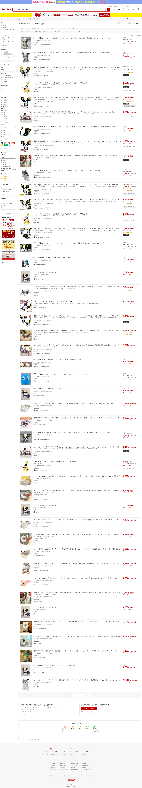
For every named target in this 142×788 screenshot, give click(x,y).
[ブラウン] (9, 143)
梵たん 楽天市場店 (39, 279)
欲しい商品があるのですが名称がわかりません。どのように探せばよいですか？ (39, 707)
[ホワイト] (7, 143)
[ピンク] (12, 143)
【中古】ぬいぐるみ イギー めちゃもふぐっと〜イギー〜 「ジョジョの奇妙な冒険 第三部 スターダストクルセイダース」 (71, 243)
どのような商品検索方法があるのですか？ (31, 709)
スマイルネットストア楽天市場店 (42, 353)
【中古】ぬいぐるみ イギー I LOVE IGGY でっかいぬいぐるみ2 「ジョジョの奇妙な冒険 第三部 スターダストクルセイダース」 (73, 38)
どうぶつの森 (4, 81)
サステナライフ (38, 643)
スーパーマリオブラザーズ (7, 77)
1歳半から (3, 110)
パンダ (2, 94)
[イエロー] (2, 145)
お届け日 (3, 160)
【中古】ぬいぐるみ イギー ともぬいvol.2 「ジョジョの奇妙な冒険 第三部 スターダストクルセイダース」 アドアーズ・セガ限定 (74, 432)
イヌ (2, 88)
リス (2, 92)
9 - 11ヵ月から (4, 106)
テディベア (3, 79)
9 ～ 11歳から (4, 120)
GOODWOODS (38, 614)
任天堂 (2, 136)
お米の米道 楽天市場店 (40, 555)
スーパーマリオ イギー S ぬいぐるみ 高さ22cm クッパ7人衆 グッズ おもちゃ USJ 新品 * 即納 (61, 83)
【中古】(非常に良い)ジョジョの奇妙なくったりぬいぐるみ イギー (55, 665)
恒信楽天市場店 (38, 601)
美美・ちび (37, 120)
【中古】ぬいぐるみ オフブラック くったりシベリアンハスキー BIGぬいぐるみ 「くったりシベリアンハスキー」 (69, 170)
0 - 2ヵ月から (4, 100)
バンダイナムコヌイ (5, 134)
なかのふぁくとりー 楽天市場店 (42, 75)
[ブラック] (2, 143)
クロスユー (37, 162)
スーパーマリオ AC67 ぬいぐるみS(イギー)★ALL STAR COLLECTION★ (55, 461)
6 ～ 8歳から (4, 118)
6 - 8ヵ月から (4, 104)
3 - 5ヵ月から (4, 102)
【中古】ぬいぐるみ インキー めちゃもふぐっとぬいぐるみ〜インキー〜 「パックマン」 (62, 374)
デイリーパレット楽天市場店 (41, 410)
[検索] (108, 10)
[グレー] (5, 143)
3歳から (3, 114)
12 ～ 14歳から (4, 122)
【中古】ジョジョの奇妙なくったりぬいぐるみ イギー (52, 388)
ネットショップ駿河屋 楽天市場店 (42, 44)
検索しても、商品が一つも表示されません (31, 711)
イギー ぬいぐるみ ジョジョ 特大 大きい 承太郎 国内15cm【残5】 (54, 301)
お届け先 (3, 154)
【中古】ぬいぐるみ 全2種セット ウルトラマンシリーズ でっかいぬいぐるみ (58, 359)
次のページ (87, 695)
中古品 (2, 69)
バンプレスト (4, 132)
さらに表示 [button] (4, 45)
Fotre (36, 455)
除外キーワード (4, 208)
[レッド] (14, 143)
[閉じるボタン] (138, 29)
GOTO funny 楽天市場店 (40, 424)
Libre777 (37, 686)
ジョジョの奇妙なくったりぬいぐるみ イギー (47, 272)
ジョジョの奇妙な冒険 (6, 75)
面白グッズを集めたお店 (40, 307)
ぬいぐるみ (37, 739)
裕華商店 (37, 339)
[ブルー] (7, 145)
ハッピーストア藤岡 (39, 395)
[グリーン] (5, 145)
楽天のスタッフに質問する (89, 708)
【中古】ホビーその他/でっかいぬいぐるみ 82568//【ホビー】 (54, 257)
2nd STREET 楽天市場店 (40, 264)
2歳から (3, 112)
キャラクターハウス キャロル (41, 470)
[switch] (14, 169)
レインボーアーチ (39, 512)
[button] (136, 6)
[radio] (1, 25)
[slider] (1, 55)
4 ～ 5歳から (4, 116)
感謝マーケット (38, 483)
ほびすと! (37, 91)
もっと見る (22, 714)
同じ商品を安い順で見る (129, 78)
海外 (6, 152)
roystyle (36, 295)
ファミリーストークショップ (41, 499)
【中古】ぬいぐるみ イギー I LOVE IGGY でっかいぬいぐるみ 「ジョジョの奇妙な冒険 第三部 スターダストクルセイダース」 (73, 52)
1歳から (3, 108)
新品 (2, 67)
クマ (2, 90)
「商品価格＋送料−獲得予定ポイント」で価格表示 (29, 23)
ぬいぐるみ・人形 (28, 739)
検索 (9, 60)
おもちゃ (20, 739)
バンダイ (3, 130)
